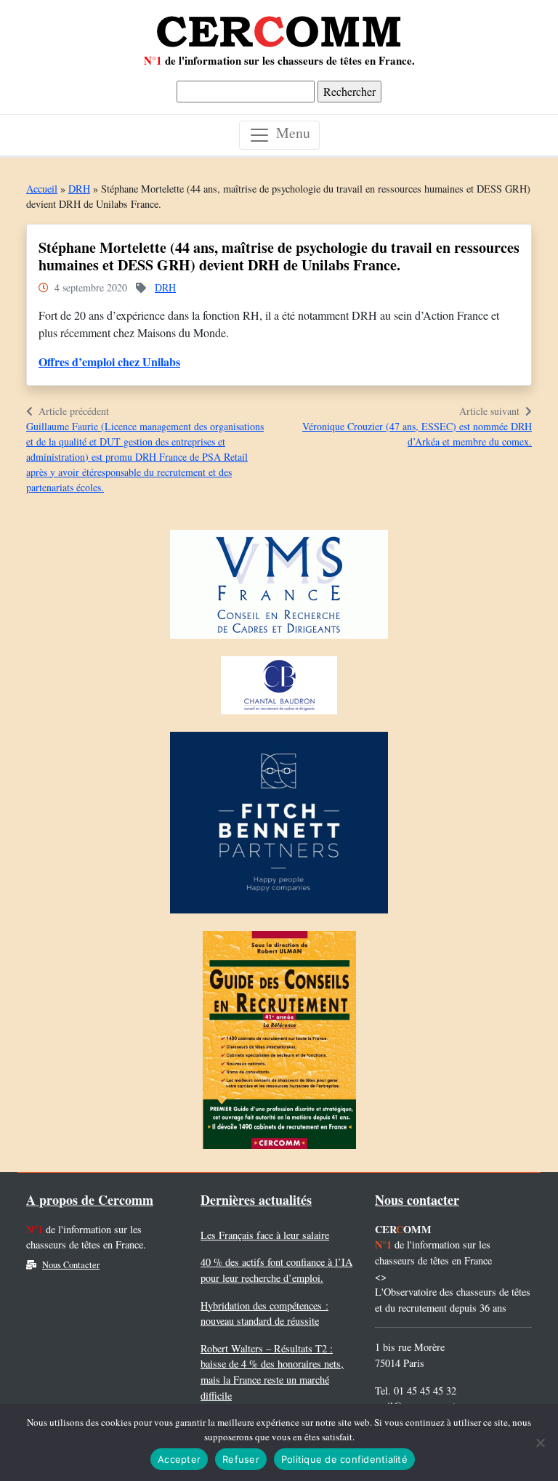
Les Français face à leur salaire (265, 1235)
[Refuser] (540, 1442)
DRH (79, 188)
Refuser (240, 1459)
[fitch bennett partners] (279, 826)
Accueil (41, 188)
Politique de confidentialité (344, 1459)
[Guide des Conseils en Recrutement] (279, 1043)
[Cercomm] (279, 26)
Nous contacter (417, 1199)
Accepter (179, 1459)
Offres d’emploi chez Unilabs (109, 361)
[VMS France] (279, 587)
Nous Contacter (71, 1265)
